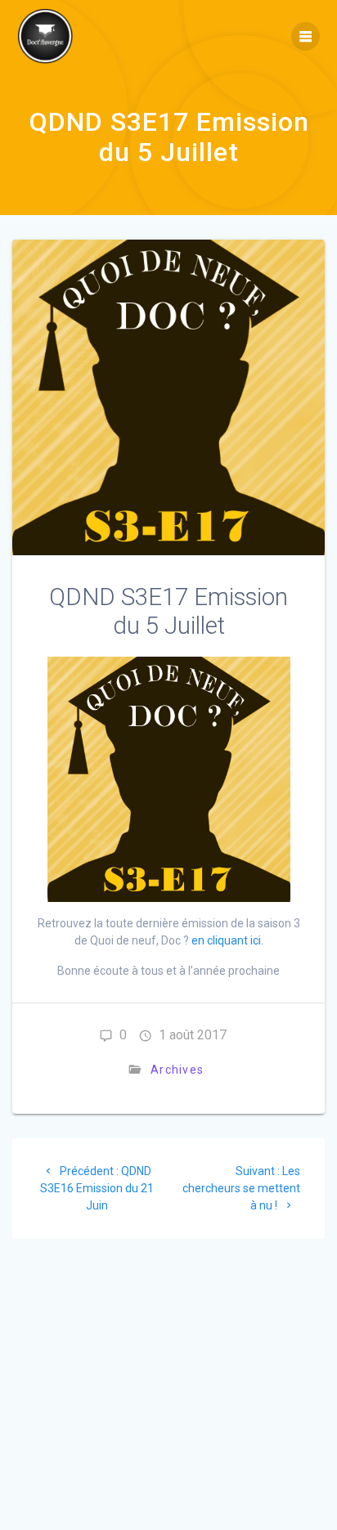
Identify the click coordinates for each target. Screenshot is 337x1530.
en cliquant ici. (227, 940)
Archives (177, 1069)
